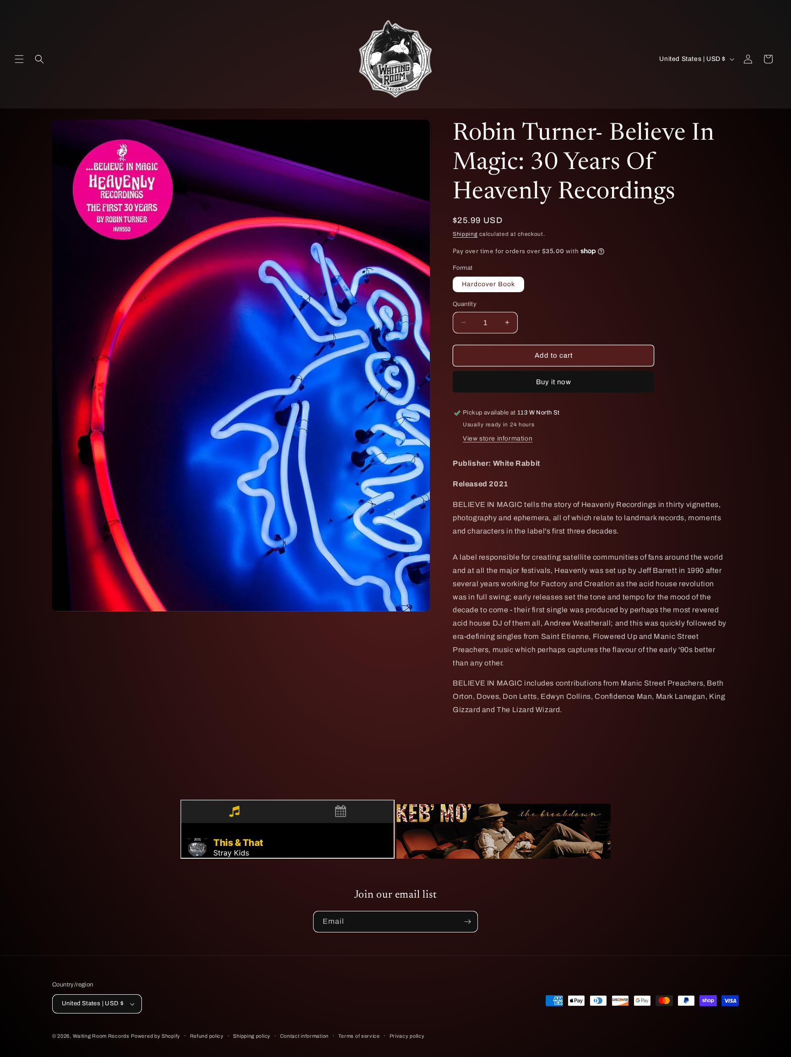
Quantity (465, 304)
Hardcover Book (488, 284)
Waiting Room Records (101, 1036)
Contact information (304, 1036)
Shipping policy (252, 1036)
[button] (19, 59)
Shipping (465, 234)
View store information (497, 438)
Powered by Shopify (155, 1036)
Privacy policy (407, 1036)
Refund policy (207, 1036)
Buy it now (553, 382)
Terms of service (359, 1036)
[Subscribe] (467, 921)
